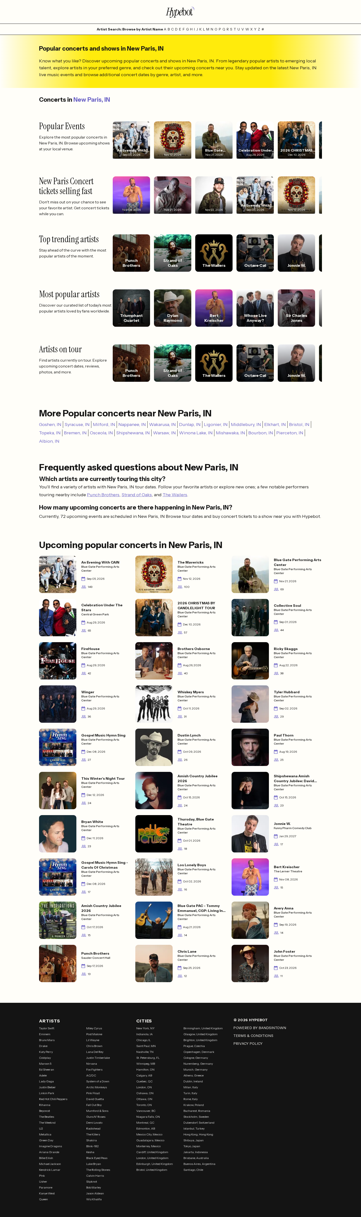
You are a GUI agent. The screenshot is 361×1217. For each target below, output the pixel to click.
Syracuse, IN (77, 424)
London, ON (144, 1087)
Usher (43, 1181)
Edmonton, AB (145, 1128)
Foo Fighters (94, 1069)
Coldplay (45, 1058)
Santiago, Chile (193, 1170)
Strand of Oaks (137, 494)
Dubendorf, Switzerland (198, 1122)
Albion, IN (49, 441)
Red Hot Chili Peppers (53, 1099)
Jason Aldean (95, 1193)
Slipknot (91, 1181)
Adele (43, 1075)
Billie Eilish (46, 1158)
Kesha (90, 1152)
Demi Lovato (94, 1122)
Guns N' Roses (95, 1116)
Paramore (45, 1187)
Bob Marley (93, 1187)
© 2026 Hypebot (251, 1020)
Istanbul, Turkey (194, 1128)
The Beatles (46, 1116)
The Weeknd (47, 1122)
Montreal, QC (145, 1122)
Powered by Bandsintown (260, 1028)
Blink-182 (92, 1146)
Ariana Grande (49, 1152)
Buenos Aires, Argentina (199, 1164)
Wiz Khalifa (94, 1199)
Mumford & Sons (97, 1111)
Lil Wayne (92, 1040)
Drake (43, 1046)
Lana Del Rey (94, 1052)
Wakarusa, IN (162, 424)
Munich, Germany (195, 1069)
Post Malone (94, 1034)
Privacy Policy (248, 1043)
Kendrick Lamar (49, 1170)
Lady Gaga (46, 1081)
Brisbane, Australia (196, 1158)
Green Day (46, 1140)
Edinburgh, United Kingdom (154, 1164)
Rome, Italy (190, 1099)
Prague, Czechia (194, 1046)
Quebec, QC (144, 1081)
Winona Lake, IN (196, 433)
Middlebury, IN (246, 424)
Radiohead (93, 1128)
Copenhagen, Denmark (198, 1052)
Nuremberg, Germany (198, 1063)
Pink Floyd (93, 1093)
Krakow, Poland (193, 1105)
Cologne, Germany (195, 1058)
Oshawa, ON (144, 1093)
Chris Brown (94, 1046)
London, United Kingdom (152, 1158)
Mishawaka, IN (230, 433)
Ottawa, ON (144, 1099)
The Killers (93, 1134)
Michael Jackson (50, 1164)
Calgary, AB (144, 1075)
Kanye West (47, 1193)
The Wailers (175, 494)
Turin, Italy (190, 1093)
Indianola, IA (144, 1034)
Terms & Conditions (254, 1035)
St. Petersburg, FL (148, 1058)
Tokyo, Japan (191, 1146)
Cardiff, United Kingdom (152, 1152)
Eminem (44, 1034)
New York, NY (145, 1028)
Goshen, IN (50, 424)
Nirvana (91, 1063)
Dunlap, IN (190, 424)
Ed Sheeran (46, 1069)
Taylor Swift (46, 1028)
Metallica (45, 1134)
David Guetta (95, 1099)
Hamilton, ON (145, 1069)
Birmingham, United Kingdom (203, 1028)
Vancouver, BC (145, 1111)
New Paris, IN (91, 99)
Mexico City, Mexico (149, 1134)
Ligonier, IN (216, 424)
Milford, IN (104, 424)
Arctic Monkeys (96, 1087)
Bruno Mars (47, 1040)
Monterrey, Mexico (148, 1146)
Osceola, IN (101, 433)
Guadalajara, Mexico (150, 1140)
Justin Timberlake (98, 1058)
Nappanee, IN (132, 424)
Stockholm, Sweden (196, 1116)
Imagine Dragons (50, 1146)
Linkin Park (46, 1093)
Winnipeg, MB (145, 1063)
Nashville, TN (144, 1052)
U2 (41, 1128)
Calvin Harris (95, 1175)
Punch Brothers (103, 494)
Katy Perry (46, 1052)
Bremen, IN (75, 433)
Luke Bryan (93, 1164)
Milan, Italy (190, 1087)
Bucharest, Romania (196, 1111)
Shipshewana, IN (133, 433)
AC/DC (91, 1075)
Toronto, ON (144, 1105)
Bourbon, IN (260, 433)
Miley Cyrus (94, 1028)
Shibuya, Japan (193, 1140)
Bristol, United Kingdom (151, 1170)
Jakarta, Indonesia (195, 1152)
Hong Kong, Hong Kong (198, 1134)
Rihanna (44, 1105)
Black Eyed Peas (96, 1158)
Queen (43, 1199)
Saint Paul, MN (146, 1046)
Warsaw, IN (164, 433)
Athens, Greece (193, 1075)
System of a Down (97, 1081)
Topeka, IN (50, 433)
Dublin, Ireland (193, 1081)
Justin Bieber (47, 1087)
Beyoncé (44, 1111)
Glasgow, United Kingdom (200, 1034)
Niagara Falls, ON (148, 1116)
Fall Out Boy (94, 1105)
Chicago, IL (143, 1040)
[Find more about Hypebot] (180, 12)
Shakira (91, 1140)
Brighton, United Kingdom (200, 1040)
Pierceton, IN (289, 433)
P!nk (42, 1175)
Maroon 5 (45, 1063)
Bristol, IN (299, 424)
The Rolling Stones (98, 1170)
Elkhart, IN (275, 424)
